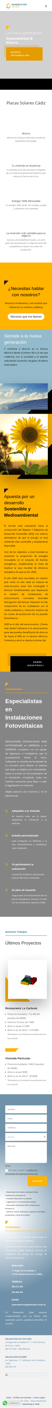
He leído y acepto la (21, 1172)
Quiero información (20, 54)
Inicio (8, 1397)
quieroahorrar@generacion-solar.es (29, 1304)
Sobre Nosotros (35, 664)
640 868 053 (17, 1292)
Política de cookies (22, 1397)
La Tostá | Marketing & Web (26, 1404)
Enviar (37, 1181)
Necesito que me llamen (26, 316)
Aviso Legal (39, 1397)
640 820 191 (10, 1366)
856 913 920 (10, 1349)
